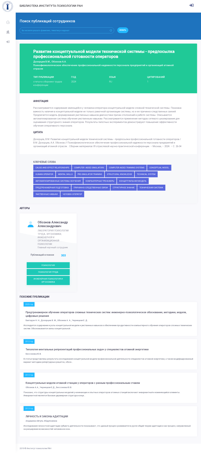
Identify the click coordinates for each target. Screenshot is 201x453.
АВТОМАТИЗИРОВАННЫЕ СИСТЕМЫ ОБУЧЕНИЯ (58, 181)
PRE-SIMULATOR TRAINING (90, 174)
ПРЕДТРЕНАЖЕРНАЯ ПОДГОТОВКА (52, 187)
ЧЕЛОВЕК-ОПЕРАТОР (72, 194)
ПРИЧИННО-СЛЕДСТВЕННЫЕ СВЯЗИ (91, 187)
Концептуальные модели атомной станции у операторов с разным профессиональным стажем (83, 383)
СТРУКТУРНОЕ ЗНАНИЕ (124, 187)
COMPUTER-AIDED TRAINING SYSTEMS (126, 167)
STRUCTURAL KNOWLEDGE (119, 174)
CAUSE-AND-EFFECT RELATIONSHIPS (52, 167)
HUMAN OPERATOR (44, 174)
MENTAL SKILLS (65, 174)
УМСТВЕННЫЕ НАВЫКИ (46, 194)
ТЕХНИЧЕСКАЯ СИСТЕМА (151, 187)
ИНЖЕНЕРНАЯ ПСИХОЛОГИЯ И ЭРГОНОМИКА (48, 280)
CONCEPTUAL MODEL (159, 167)
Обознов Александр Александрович (53, 224)
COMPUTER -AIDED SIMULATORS (89, 167)
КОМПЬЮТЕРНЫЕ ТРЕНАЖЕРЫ (100, 181)
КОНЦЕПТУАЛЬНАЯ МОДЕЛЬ (133, 181)
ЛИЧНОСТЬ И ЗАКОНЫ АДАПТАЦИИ (47, 416)
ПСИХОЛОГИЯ (48, 265)
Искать (123, 30)
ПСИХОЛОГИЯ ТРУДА (48, 272)
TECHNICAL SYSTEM (146, 174)
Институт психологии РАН (39, 448)
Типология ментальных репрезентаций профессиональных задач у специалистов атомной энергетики (87, 349)
